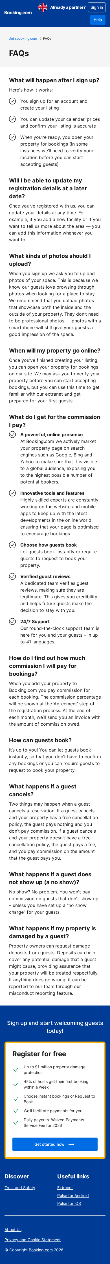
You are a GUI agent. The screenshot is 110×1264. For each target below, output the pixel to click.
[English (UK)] (43, 7)
